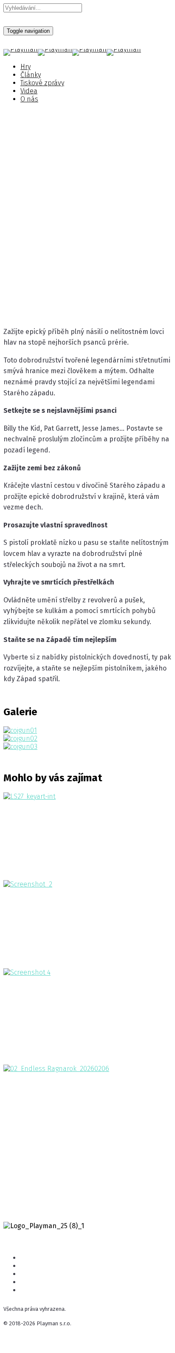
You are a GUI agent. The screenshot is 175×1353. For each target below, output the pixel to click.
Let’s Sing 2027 (37, 819)
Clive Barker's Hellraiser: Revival (68, 995)
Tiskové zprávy (42, 83)
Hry (25, 67)
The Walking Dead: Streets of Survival (78, 907)
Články (30, 75)
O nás (29, 99)
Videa (28, 91)
